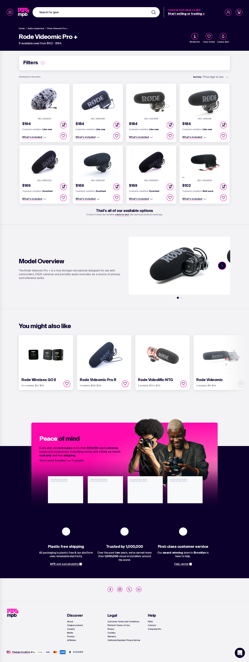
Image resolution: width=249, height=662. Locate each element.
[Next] (222, 266)
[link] (24, 12)
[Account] (228, 12)
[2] (181, 298)
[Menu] (10, 12)
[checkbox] (209, 36)
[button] (63, 125)
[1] (178, 298)
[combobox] (96, 12)
